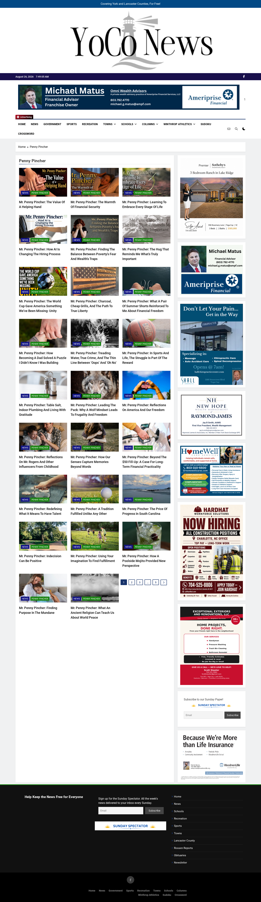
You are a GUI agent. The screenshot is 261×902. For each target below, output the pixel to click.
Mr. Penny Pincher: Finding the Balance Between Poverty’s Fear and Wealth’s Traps (93, 254)
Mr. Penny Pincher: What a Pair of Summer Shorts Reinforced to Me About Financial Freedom (145, 306)
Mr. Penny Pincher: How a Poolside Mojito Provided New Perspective (143, 560)
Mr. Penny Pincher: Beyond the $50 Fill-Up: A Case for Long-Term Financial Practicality (144, 461)
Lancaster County (184, 840)
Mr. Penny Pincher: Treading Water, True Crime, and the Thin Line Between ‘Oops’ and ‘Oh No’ (93, 357)
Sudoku (206, 124)
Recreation (90, 124)
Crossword (26, 133)
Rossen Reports (183, 848)
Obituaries (180, 855)
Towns (107, 124)
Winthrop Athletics (178, 124)
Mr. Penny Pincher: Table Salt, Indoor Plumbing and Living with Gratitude (42, 409)
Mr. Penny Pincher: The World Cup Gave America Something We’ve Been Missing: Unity (40, 306)
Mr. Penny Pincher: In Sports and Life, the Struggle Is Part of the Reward (145, 357)
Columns (148, 124)
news (25, 192)
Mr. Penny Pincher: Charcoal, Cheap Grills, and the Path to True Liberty (92, 306)
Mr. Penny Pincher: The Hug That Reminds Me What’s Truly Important (145, 254)
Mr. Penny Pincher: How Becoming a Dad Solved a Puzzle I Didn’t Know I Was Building (42, 357)
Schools (127, 124)
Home (22, 124)
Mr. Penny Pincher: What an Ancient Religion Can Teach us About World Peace (92, 612)
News (34, 124)
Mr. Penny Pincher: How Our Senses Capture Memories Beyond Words (90, 461)
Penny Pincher (40, 192)
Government (52, 124)
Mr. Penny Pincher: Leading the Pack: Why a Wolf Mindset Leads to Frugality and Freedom (94, 409)
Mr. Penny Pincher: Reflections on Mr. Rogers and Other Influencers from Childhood (41, 461)
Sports (72, 124)
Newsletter (180, 862)
